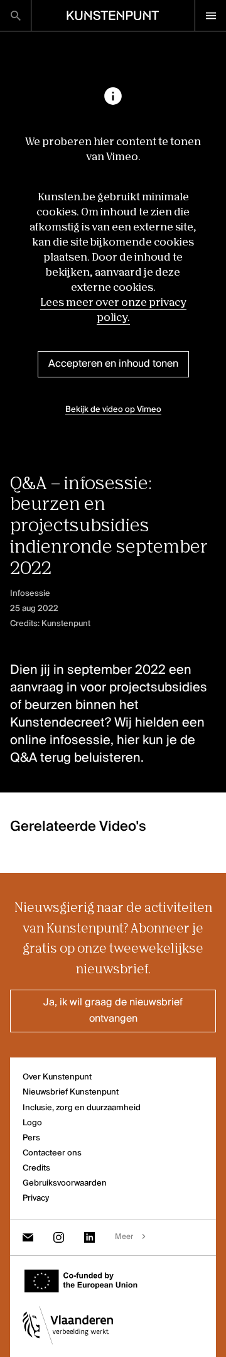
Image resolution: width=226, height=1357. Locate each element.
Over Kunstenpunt (57, 1077)
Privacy (36, 1198)
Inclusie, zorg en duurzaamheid (82, 1108)
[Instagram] (58, 1237)
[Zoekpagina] (15, 15)
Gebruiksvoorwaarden (65, 1183)
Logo (32, 1123)
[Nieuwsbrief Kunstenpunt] (28, 1237)
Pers (31, 1138)
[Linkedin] (89, 1237)
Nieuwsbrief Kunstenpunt (71, 1092)
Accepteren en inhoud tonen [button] (113, 364)
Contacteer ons (52, 1153)
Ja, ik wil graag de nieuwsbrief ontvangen (113, 1011)
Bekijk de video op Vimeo (113, 410)
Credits (36, 1168)
